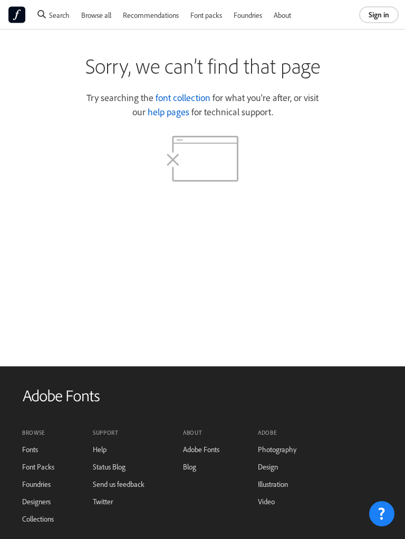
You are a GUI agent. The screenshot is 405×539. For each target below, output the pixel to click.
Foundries (248, 15)
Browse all (96, 15)
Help (100, 449)
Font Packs (38, 466)
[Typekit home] (61, 399)
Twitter (103, 501)
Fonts (30, 449)
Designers (36, 501)
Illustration (273, 484)
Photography (277, 449)
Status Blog (109, 466)
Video (266, 501)
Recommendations (151, 15)
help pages (168, 111)
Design (268, 466)
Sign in (379, 14)
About (282, 15)
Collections (38, 518)
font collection (183, 97)
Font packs (206, 15)
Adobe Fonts (201, 449)
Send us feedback (118, 484)
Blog (189, 466)
